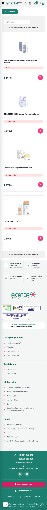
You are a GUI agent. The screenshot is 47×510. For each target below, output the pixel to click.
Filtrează (11, 12)
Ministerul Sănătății (14, 425)
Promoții (27, 497)
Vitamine (10, 347)
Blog (19, 497)
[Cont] (30, 3)
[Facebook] (20, 474)
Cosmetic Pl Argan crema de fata (18, 168)
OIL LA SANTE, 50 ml (13, 221)
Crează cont (11, 369)
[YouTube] (26, 474)
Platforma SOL (12, 437)
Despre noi (11, 497)
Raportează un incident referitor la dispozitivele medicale (20, 409)
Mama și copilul (13, 355)
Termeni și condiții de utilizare (18, 388)
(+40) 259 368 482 (25, 455)
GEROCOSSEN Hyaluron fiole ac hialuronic (22, 114)
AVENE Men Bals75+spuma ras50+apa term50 (20, 61)
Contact (37, 497)
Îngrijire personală (14, 343)
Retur (9, 404)
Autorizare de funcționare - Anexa (20, 429)
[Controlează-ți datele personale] (5, 504)
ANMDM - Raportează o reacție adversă (22, 441)
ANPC (9, 433)
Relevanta (10, 22)
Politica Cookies (13, 396)
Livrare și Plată (12, 400)
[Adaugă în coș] (40, 77)
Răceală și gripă (13, 351)
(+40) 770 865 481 (25, 459)
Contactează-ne (25, 491)
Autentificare (12, 374)
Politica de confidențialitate (17, 392)
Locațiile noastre (24, 484)
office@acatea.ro (25, 462)
